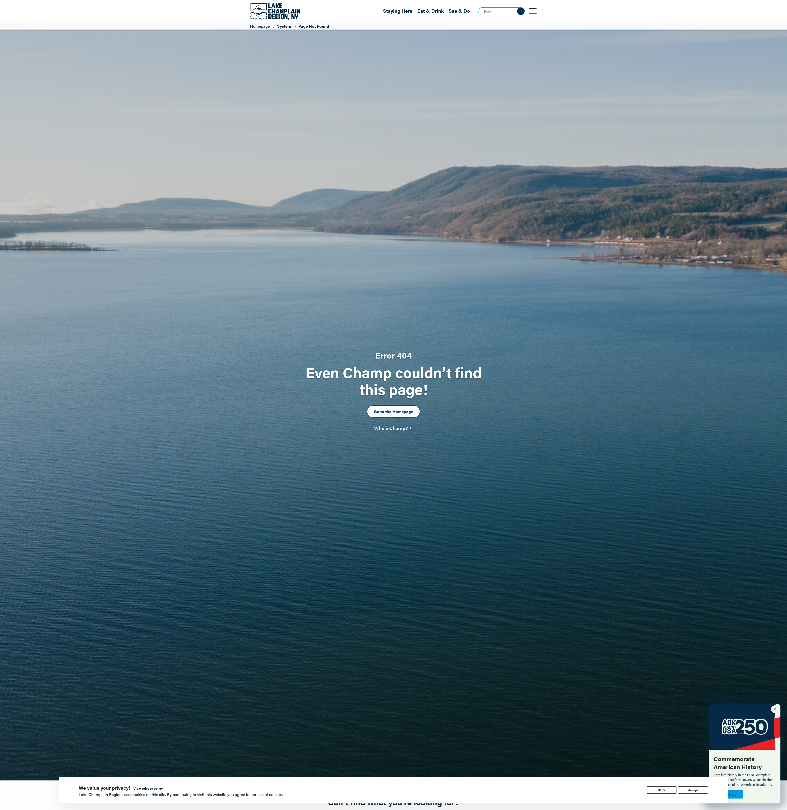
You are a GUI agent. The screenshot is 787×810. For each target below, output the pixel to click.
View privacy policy (148, 788)
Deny (661, 790)
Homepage (260, 26)
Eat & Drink (430, 10)
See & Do (459, 10)
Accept (693, 790)
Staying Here (397, 10)
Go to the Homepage (393, 411)
